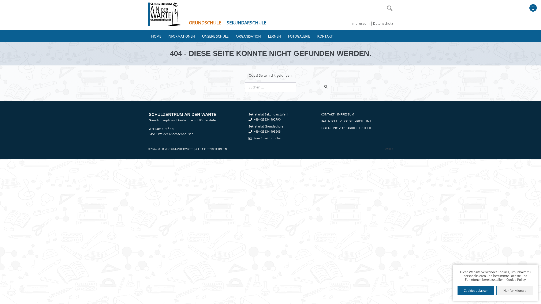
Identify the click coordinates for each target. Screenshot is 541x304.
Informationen (182, 36)
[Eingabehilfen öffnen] (533, 8)
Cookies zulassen (476, 290)
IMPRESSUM (345, 114)
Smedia (389, 149)
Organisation (249, 36)
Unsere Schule (216, 36)
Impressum (360, 23)
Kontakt (325, 36)
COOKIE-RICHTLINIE (358, 121)
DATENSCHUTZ (331, 121)
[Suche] (326, 86)
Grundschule (205, 23)
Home (156, 36)
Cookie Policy (516, 279)
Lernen (275, 36)
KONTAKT (328, 114)
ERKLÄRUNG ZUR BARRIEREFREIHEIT (346, 128)
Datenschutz (383, 23)
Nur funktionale (514, 290)
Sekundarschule (246, 23)
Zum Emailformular (267, 138)
